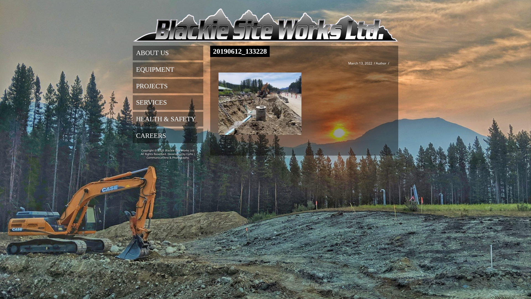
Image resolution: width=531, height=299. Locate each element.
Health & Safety (166, 119)
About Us (152, 52)
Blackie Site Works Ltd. (180, 150)
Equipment (155, 69)
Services (151, 102)
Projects (152, 86)
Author (381, 63)
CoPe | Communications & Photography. (171, 155)
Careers (151, 135)
